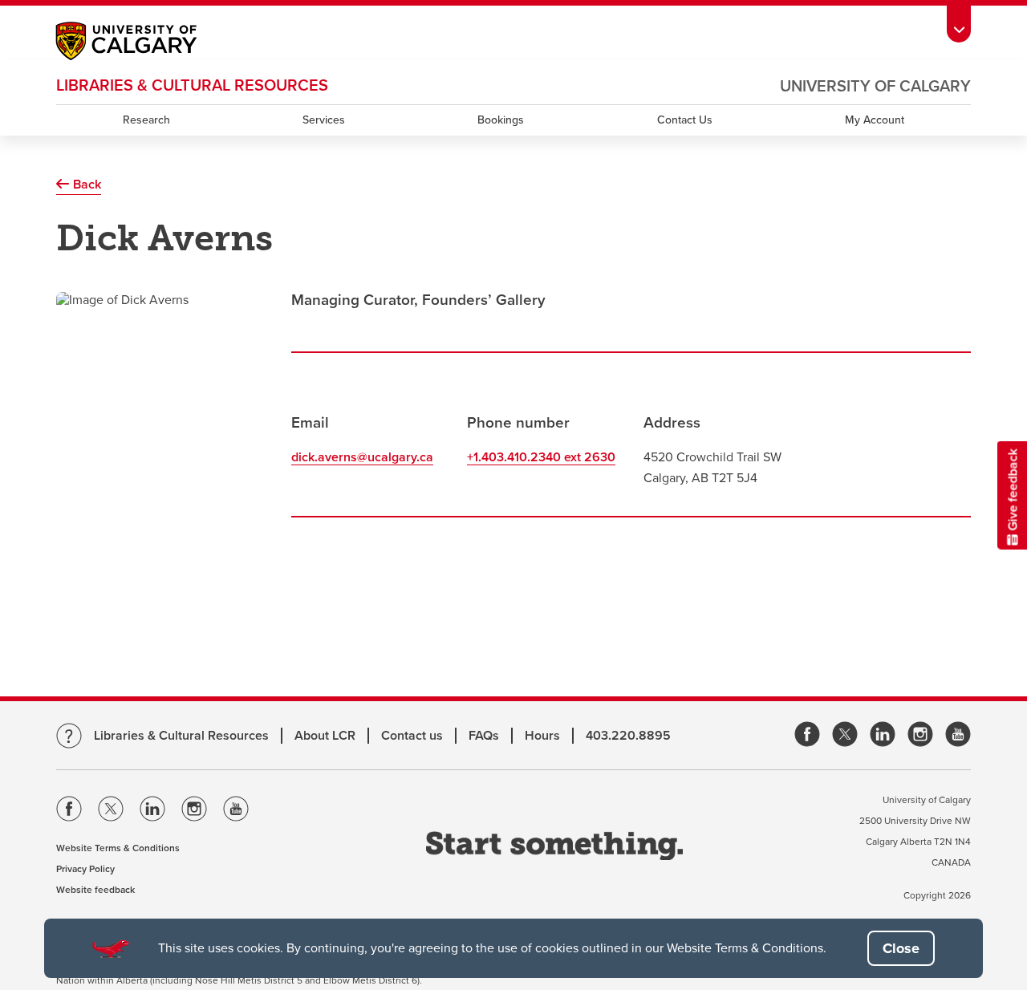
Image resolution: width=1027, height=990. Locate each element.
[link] (807, 735)
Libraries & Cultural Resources (181, 735)
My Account (874, 120)
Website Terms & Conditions (118, 848)
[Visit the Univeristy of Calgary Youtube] (236, 812)
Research (146, 120)
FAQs (484, 735)
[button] (901, 948)
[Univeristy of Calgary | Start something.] (554, 847)
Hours (542, 735)
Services (323, 120)
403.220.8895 (628, 735)
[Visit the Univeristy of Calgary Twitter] (111, 812)
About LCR (324, 735)
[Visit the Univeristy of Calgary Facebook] (69, 812)
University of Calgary (875, 86)
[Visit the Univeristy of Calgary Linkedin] (152, 812)
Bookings (500, 120)
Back (87, 184)
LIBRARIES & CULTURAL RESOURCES (192, 85)
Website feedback (95, 889)
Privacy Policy (85, 868)
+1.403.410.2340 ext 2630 (541, 457)
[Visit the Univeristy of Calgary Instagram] (194, 812)
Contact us (412, 735)
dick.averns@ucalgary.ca (362, 457)
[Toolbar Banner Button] (959, 21)
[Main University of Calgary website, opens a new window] (142, 43)
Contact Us (684, 120)
